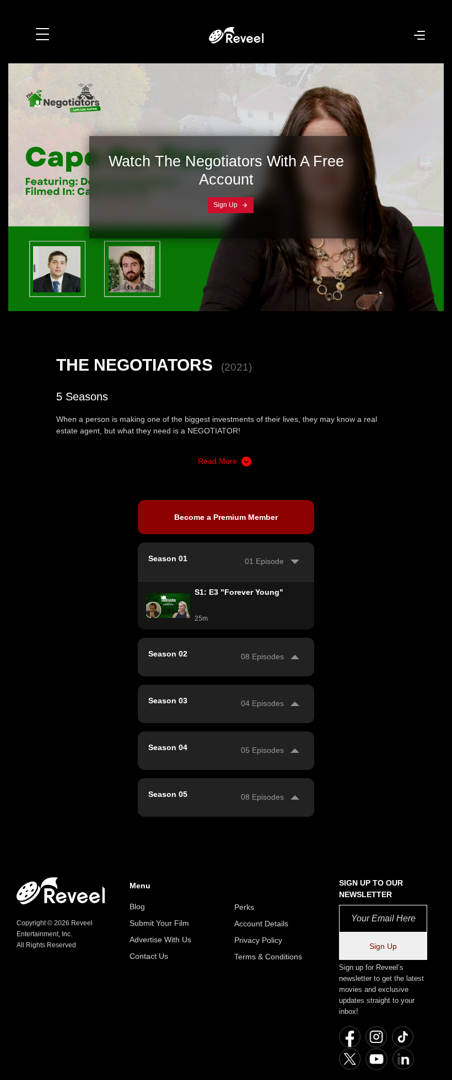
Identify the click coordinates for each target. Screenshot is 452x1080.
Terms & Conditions (268, 956)
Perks (244, 907)
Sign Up (226, 205)
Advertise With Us (160, 939)
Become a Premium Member (226, 517)
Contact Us (149, 956)
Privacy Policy (258, 940)
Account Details (261, 923)
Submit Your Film (159, 923)
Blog (137, 906)
